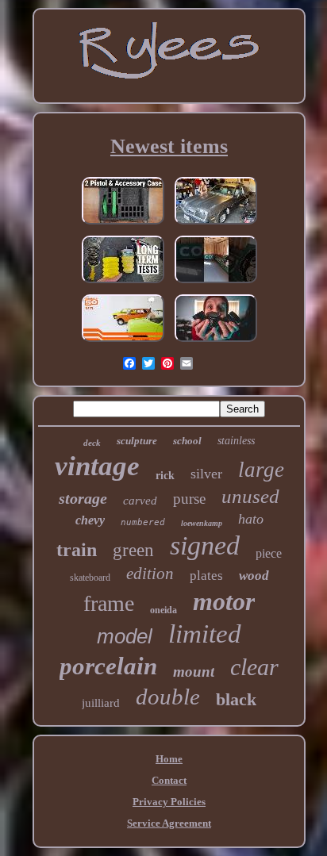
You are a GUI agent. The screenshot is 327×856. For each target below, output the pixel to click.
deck (92, 442)
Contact (169, 780)
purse (189, 498)
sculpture (137, 441)
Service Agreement (169, 823)
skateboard (90, 577)
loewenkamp (201, 523)
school (187, 441)
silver (206, 474)
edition (150, 573)
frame (108, 603)
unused (250, 496)
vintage (97, 466)
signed (205, 545)
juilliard (101, 703)
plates (206, 575)
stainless (236, 441)
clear (254, 667)
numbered (143, 522)
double (168, 696)
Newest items (169, 146)
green (133, 550)
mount (193, 671)
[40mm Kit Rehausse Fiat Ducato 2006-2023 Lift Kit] (123, 284)
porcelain (108, 666)
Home (169, 759)
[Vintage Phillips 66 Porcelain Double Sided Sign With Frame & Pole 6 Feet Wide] (216, 284)
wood (254, 575)
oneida (163, 610)
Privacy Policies (169, 802)
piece (269, 553)
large (261, 470)
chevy (90, 520)
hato (251, 519)
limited (204, 634)
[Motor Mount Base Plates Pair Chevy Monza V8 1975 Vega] (216, 225)
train (76, 549)
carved (140, 500)
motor (224, 601)
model (124, 636)
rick (165, 476)
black (236, 699)
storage (83, 498)
